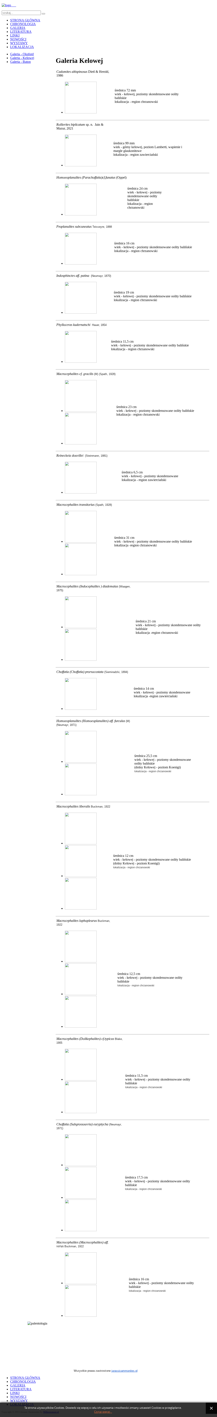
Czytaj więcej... (103, 1411)
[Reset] (43, 13)
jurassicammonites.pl (124, 1370)
